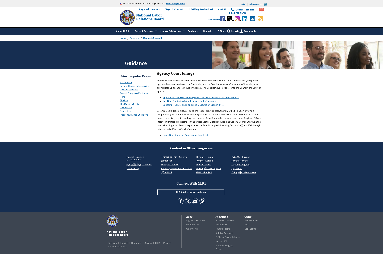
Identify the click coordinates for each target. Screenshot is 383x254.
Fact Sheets (221, 224)
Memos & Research (152, 38)
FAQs (167, 9)
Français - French (169, 164)
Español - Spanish (135, 156)
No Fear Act (114, 246)
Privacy (167, 242)
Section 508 (221, 241)
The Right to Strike (129, 103)
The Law (124, 100)
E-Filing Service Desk (202, 9)
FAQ (246, 224)
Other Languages (256, 4)
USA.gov (148, 242)
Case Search (126, 107)
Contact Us (180, 9)
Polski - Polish (203, 164)
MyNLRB (222, 9)
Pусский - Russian (240, 156)
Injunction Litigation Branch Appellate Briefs (186, 135)
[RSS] (202, 201)
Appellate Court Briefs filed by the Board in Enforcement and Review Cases (201, 97)
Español (243, 4)
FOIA (157, 242)
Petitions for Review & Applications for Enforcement (190, 101)
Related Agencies (224, 232)
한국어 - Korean (204, 160)
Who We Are (126, 82)
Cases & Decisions (129, 89)
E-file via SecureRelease (227, 237)
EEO (125, 246)
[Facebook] (181, 201)
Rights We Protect (195, 220)
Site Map (112, 242)
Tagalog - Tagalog (240, 164)
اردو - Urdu (236, 168)
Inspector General (224, 220)
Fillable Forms (222, 228)
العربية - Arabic (133, 159)
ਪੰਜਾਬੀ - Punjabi (204, 172)
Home (123, 38)
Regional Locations (149, 9)
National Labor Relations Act (135, 85)
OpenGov (136, 242)
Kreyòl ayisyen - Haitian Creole (176, 168)
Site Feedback (251, 220)
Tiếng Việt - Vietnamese (243, 172)
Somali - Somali (239, 160)
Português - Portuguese (208, 168)
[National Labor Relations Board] (127, 17)
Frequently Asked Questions (134, 114)
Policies (124, 242)
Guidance (134, 38)
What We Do (192, 224)
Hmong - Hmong (205, 156)
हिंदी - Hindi (166, 172)
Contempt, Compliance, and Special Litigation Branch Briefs (194, 104)
